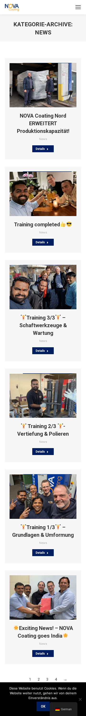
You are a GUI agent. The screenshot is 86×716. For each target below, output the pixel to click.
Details (40, 149)
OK (43, 706)
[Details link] (49, 85)
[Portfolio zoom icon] (36, 85)
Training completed (37, 225)
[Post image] (43, 85)
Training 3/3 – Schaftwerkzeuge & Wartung (43, 325)
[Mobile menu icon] (78, 7)
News (43, 139)
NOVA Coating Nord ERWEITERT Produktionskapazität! (43, 123)
